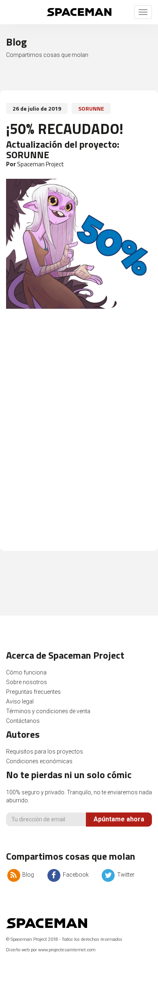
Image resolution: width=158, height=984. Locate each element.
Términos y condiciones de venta (48, 711)
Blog (27, 874)
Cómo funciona (26, 672)
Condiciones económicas (39, 761)
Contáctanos (23, 721)
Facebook (75, 874)
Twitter (125, 874)
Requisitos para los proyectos (44, 751)
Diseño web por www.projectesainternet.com (51, 950)
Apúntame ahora (119, 819)
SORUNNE (91, 108)
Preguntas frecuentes (33, 692)
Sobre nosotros (26, 682)
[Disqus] (79, 434)
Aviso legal (20, 701)
